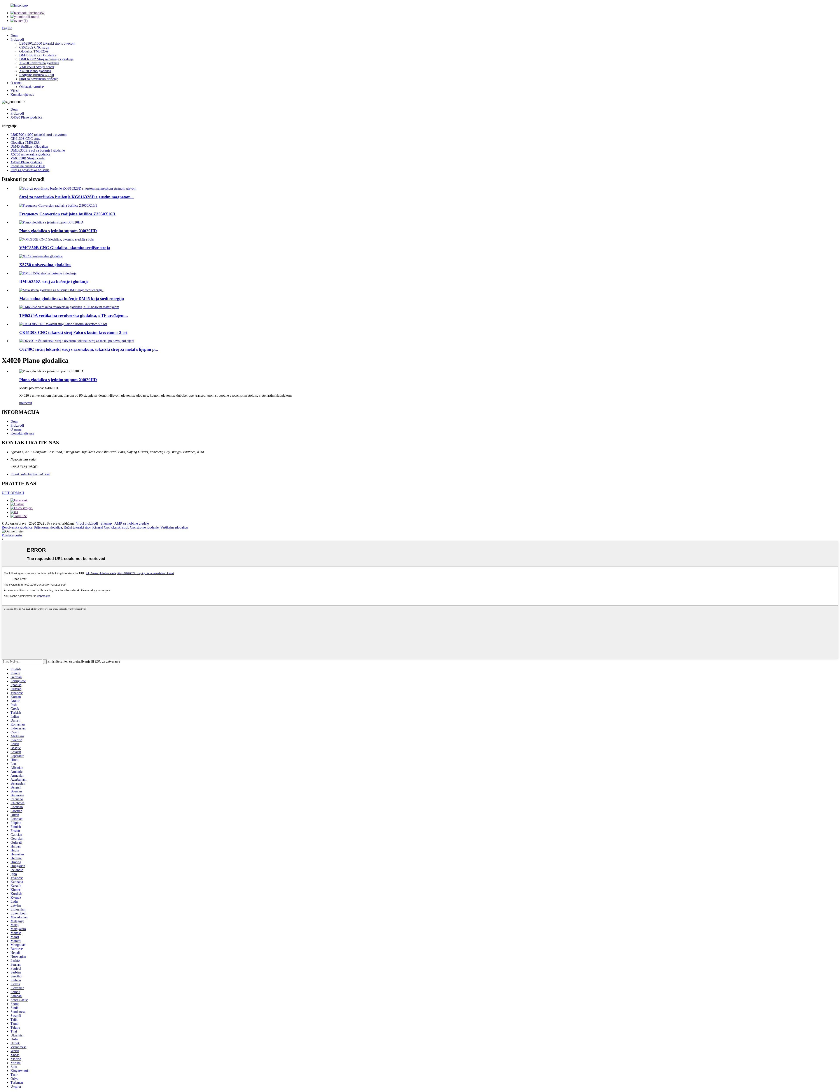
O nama (15, 83)
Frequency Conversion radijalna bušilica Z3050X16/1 (67, 214)
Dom (14, 35)
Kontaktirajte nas (22, 94)
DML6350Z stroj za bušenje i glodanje (53, 281)
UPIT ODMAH (13, 493)
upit (21, 403)
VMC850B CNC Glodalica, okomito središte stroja (64, 247)
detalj (28, 403)
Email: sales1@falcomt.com (30, 474)
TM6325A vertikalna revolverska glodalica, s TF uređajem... (73, 315)
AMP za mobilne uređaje (131, 523)
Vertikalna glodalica (174, 527)
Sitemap (106, 523)
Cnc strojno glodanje (144, 527)
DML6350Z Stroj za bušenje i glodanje (46, 59)
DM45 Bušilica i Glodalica (37, 55)
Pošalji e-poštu (12, 535)
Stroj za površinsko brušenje (38, 79)
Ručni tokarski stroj (77, 527)
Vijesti (14, 90)
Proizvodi (17, 39)
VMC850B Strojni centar (36, 67)
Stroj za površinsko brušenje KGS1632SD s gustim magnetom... (76, 197)
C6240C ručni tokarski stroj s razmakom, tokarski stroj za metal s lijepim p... (88, 349)
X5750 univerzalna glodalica (39, 63)
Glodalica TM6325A (33, 51)
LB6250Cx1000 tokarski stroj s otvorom (47, 43)
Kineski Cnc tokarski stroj (110, 527)
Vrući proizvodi (87, 523)
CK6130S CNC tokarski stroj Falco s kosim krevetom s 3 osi (73, 332)
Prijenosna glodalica (48, 527)
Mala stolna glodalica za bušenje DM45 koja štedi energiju (71, 298)
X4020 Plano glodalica (35, 71)
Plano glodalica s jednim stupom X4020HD (58, 231)
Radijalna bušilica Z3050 (36, 75)
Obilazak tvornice (31, 87)
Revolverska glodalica (17, 527)
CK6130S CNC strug (34, 47)
